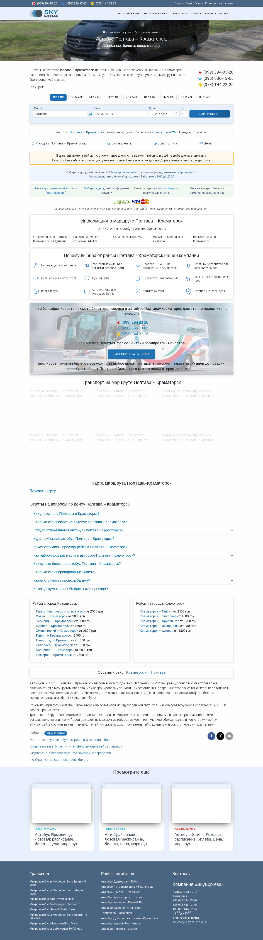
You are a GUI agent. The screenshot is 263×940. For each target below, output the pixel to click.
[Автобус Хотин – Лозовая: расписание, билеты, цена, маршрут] (201, 803)
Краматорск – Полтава (145, 672)
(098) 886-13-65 (218, 78)
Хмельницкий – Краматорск (57, 630)
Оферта (198, 3)
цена (65, 759)
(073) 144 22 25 (106, 3)
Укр (226, 13)
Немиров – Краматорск (54, 655)
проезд (54, 759)
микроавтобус (59, 753)
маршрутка (38, 753)
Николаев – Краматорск (54, 645)
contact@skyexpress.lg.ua (190, 922)
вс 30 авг (187, 97)
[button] (167, 13)
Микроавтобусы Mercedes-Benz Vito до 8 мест (57, 892)
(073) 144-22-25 (218, 84)
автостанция (92, 740)
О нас (189, 3)
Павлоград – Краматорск (55, 640)
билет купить (65, 746)
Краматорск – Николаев (158, 616)
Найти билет (209, 114)
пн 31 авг (205, 97)
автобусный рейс (68, 740)
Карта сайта (226, 3)
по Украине (38, 759)
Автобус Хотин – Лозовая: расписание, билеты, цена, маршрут (198, 839)
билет (108, 740)
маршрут (117, 746)
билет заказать (41, 746)
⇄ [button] (90, 113)
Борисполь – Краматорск (55, 650)
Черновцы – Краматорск (55, 621)
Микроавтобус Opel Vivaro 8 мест (52, 899)
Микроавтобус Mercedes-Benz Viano (54, 923)
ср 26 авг (113, 97)
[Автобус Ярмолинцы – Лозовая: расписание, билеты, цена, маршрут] (61, 803)
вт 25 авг (95, 97)
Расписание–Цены (129, 13)
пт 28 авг (150, 97)
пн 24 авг (76, 97)
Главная (179, 3)
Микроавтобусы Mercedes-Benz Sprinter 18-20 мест (59, 916)
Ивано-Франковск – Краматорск (60, 611)
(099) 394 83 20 (47, 3)
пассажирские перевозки (91, 753)
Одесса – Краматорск (53, 626)
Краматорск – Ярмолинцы (159, 626)
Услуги (194, 13)
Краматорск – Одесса (156, 630)
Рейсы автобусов (155, 13)
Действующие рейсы (93, 746)
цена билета (79, 759)
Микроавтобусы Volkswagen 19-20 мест (57, 928)
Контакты (211, 3)
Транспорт (178, 13)
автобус (48, 740)
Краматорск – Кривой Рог (159, 621)
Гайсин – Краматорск (52, 635)
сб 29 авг (168, 97)
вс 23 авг (58, 97)
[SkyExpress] (44, 13)
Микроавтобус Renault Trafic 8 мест (54, 909)
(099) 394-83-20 (218, 72)
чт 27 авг (132, 97)
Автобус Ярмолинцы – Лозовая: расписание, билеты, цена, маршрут (56, 839)
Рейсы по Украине (56, 733)
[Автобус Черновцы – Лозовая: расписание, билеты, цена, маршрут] (131, 803)
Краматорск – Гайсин (156, 611)
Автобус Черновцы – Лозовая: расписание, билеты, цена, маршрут (126, 839)
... (231, 13)
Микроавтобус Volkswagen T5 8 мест (55, 904)
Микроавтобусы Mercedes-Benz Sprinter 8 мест (58, 883)
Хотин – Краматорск (51, 616)
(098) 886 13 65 (77, 3)
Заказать (210, 13)
